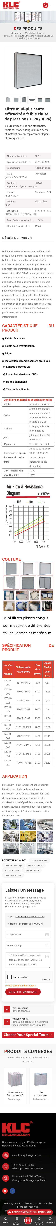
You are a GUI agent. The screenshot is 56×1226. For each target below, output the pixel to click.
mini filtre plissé (12, 870)
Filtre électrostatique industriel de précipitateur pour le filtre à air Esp (41, 1094)
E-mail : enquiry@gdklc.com (26, 1155)
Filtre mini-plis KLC (39, 860)
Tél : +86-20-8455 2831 (24, 1164)
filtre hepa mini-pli (13, 875)
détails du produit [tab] (17, 237)
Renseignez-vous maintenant (31, 1212)
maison (18, 33)
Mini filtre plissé (33, 33)
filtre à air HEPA (32, 870)
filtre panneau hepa (13, 865)
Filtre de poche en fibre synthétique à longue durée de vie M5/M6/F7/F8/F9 (15, 1094)
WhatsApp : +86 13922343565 (27, 1168)
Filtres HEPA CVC (35, 865)
